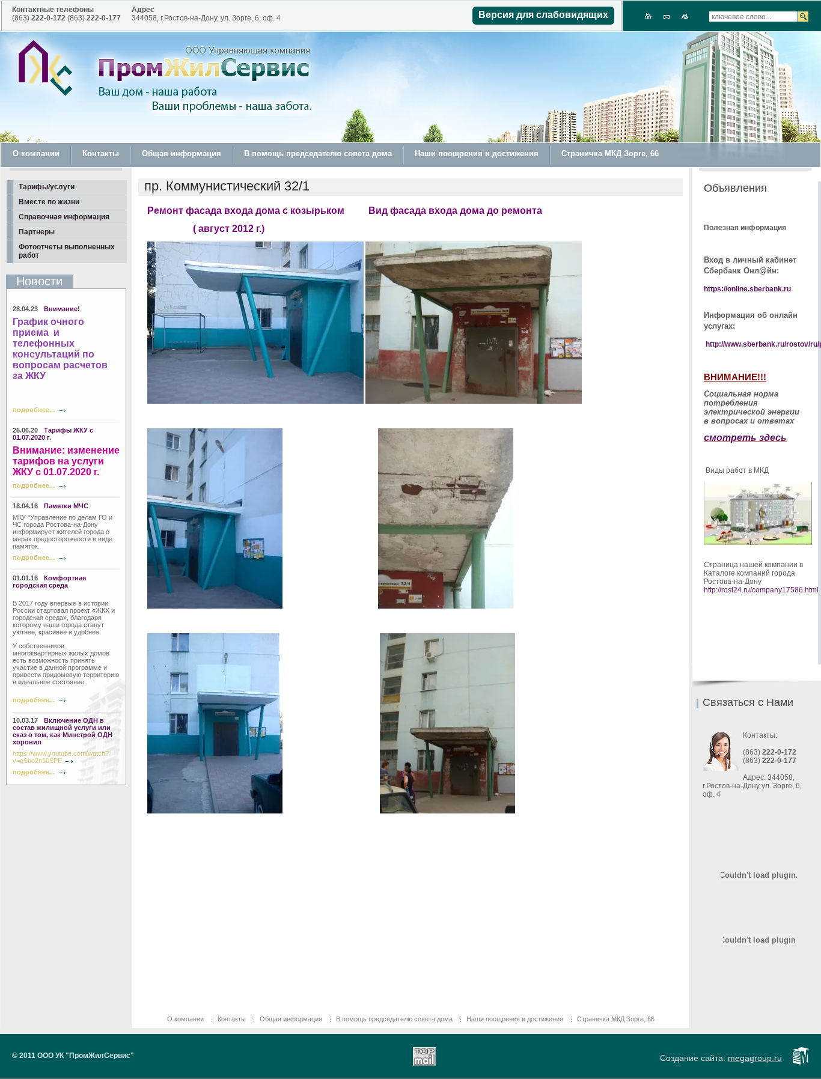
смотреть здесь (745, 438)
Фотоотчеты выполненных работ (67, 251)
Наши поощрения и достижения (477, 153)
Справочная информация (64, 217)
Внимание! (62, 308)
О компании (36, 153)
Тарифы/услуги (47, 187)
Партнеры (37, 232)
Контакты (100, 153)
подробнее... (34, 409)
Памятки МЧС (66, 505)
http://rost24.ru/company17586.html (761, 590)
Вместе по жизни (49, 202)
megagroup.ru (755, 1058)
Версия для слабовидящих (543, 15)
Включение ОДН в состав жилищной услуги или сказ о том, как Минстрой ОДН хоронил (62, 731)
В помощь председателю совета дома (318, 153)
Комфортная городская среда (49, 581)
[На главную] (46, 68)
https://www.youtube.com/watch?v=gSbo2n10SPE (61, 757)
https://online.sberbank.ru (747, 289)
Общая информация (181, 153)
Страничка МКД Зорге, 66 (610, 153)
